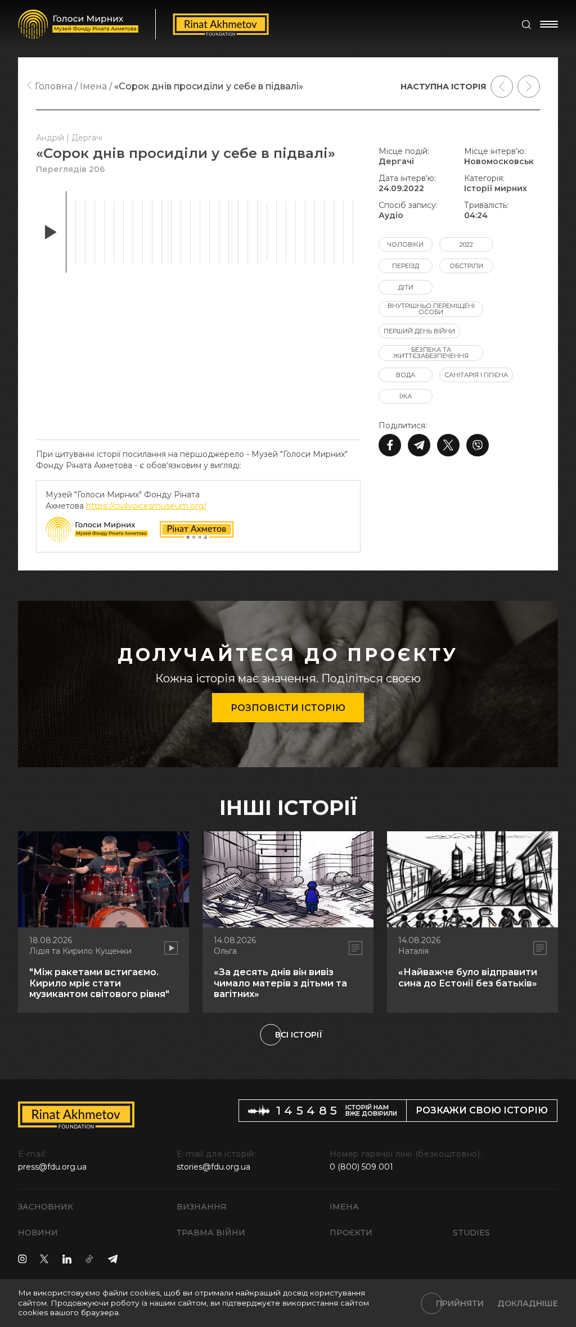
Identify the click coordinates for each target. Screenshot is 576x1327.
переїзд (405, 266)
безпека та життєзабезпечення (431, 353)
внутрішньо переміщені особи (431, 309)
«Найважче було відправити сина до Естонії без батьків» (467, 977)
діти (405, 287)
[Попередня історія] (501, 86)
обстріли (466, 266)
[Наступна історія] (529, 86)
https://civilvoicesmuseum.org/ (146, 506)
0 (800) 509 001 (361, 1167)
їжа (405, 396)
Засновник (45, 1207)
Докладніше (527, 1303)
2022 (466, 244)
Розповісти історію (288, 708)
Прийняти (460, 1303)
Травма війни (211, 1233)
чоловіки (406, 244)
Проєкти (351, 1233)
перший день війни (419, 331)
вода (405, 375)
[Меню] (549, 24)
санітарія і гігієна (476, 375)
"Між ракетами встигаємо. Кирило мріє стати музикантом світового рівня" (99, 983)
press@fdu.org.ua (52, 1167)
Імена (344, 1207)
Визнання (202, 1207)
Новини (38, 1233)
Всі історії (298, 1035)
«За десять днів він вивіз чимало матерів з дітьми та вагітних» (280, 983)
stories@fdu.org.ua (213, 1167)
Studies (471, 1233)
